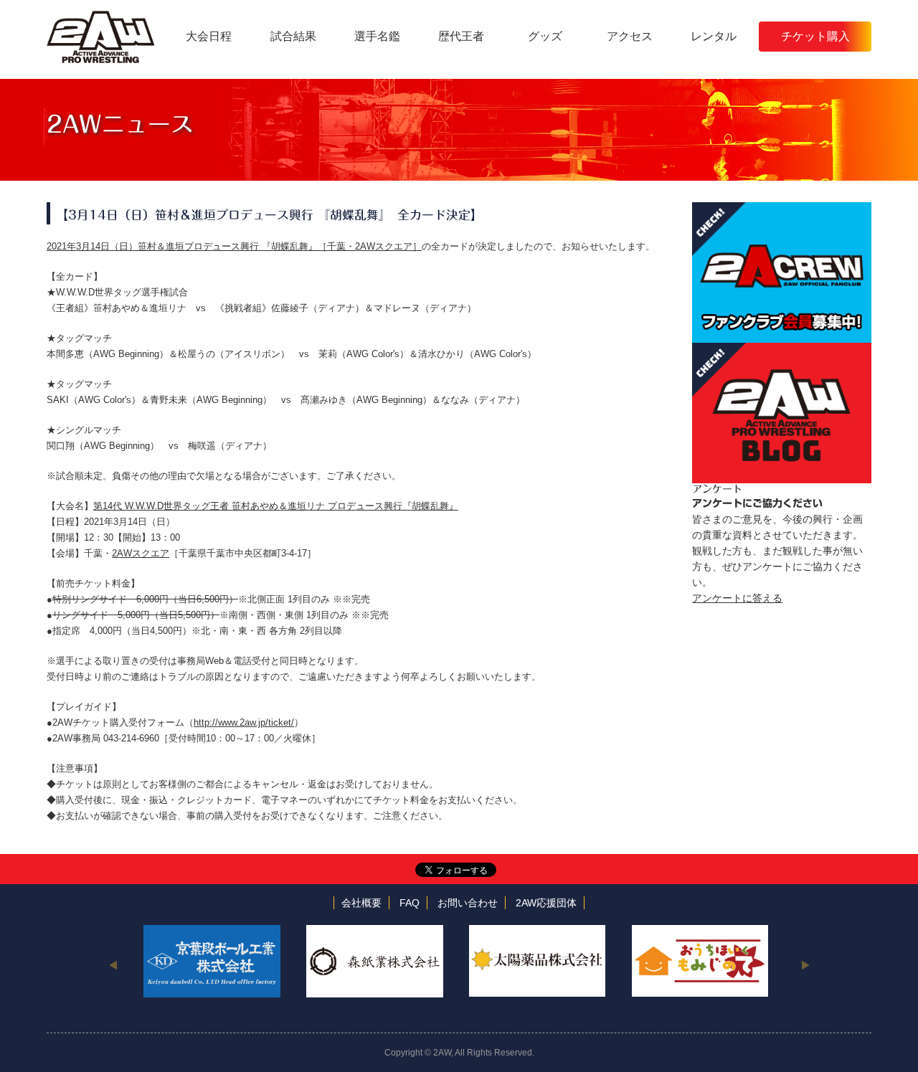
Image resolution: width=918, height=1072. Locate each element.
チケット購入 (815, 36)
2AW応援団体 (546, 903)
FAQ (409, 903)
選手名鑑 (377, 36)
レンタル (714, 36)
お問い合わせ (467, 903)
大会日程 (209, 36)
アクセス (630, 36)
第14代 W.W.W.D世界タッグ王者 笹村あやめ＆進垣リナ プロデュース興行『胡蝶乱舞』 (275, 506)
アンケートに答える (737, 598)
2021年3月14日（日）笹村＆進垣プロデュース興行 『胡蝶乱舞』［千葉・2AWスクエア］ (234, 246)
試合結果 (293, 36)
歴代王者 (461, 36)
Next (805, 964)
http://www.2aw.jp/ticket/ (244, 722)
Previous (113, 964)
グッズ (545, 36)
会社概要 (361, 903)
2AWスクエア (140, 553)
